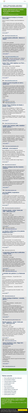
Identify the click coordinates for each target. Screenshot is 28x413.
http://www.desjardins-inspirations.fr (12, 208)
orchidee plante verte (9, 383)
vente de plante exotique (10, 381)
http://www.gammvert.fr (10, 102)
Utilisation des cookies (13, 400)
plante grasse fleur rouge (10, 391)
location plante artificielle (14, 59)
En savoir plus (21, 411)
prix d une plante (8, 386)
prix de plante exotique (9, 379)
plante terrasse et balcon (10, 392)
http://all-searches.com (10, 366)
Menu (25, 1)
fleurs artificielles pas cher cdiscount (13, 378)
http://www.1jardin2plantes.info (11, 146)
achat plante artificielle (11, 60)
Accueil (3, 399)
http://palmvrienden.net (10, 295)
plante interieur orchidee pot (11, 389)
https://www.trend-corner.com (11, 123)
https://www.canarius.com (10, 190)
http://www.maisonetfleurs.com (11, 56)
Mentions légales (10, 399)
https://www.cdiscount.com (11, 228)
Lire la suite (5, 32)
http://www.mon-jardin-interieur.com (13, 319)
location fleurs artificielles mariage (14, 58)
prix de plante (7, 384)
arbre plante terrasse (9, 387)
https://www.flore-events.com (11, 80)
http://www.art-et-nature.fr (10, 164)
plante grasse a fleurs (9, 394)
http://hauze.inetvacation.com (11, 35)
